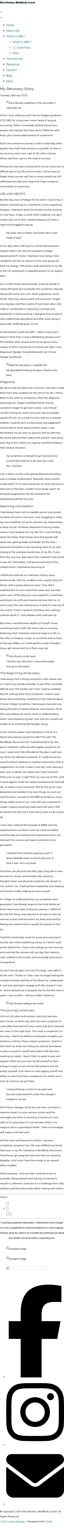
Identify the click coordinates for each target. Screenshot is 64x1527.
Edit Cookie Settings (13, 1521)
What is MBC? (15, 36)
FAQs (15, 53)
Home (10, 25)
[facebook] (35, 1376)
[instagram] (35, 1444)
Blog (9, 75)
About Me (12, 30)
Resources (13, 64)
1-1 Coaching (21, 47)
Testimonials (14, 58)
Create (49, 1521)
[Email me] (35, 1503)
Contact (11, 70)
